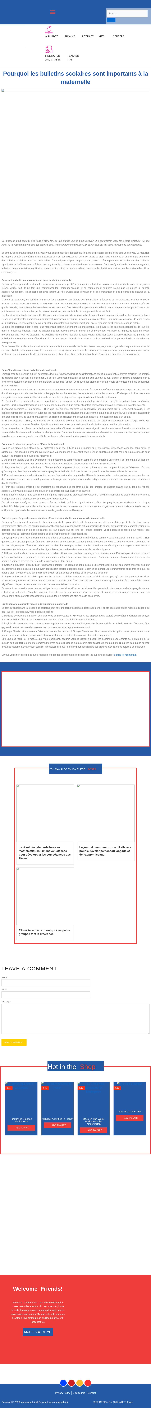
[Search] (111, 20)
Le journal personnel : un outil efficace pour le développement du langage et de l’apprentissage (105, 851)
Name (4, 977)
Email (4, 989)
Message (6, 1001)
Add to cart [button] (23, 1127)
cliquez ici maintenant (125, 655)
